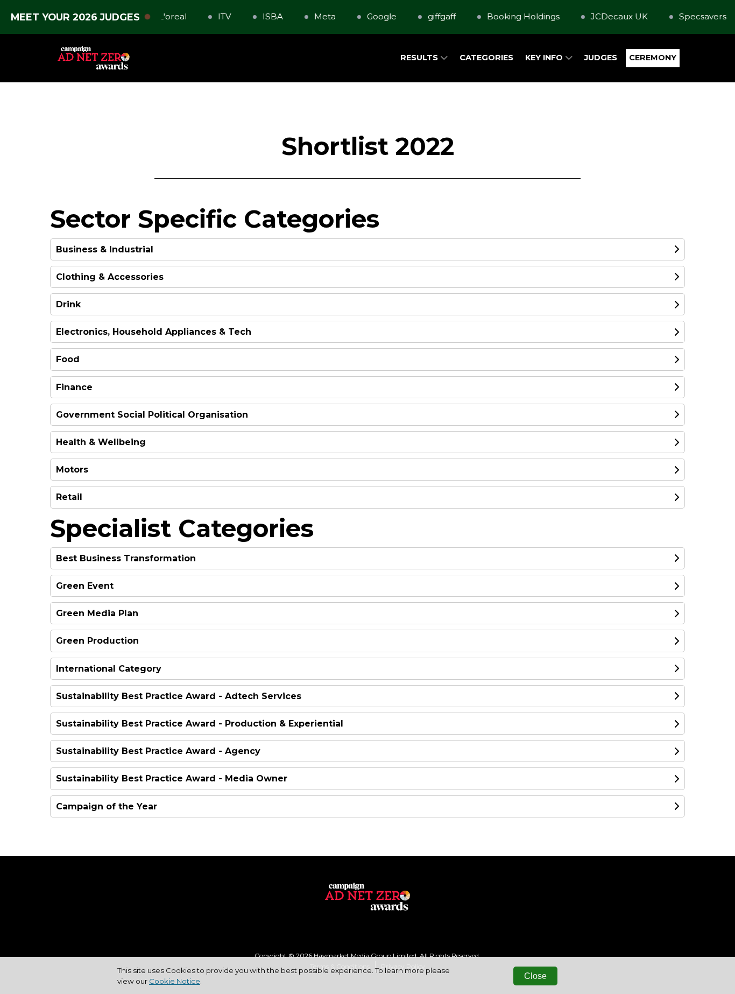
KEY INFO (545, 57)
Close (535, 976)
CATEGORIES (486, 57)
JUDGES (600, 57)
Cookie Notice (174, 981)
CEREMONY (652, 57)
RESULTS (420, 57)
